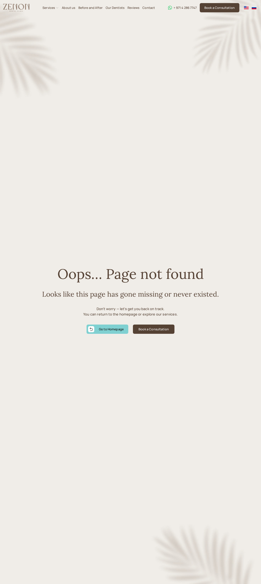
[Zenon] (16, 8)
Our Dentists (115, 8)
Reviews (133, 8)
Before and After (90, 8)
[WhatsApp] (170, 8)
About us (68, 8)
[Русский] (254, 8)
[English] (246, 8)
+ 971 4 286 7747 (185, 8)
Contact (148, 8)
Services (49, 8)
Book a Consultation (219, 8)
